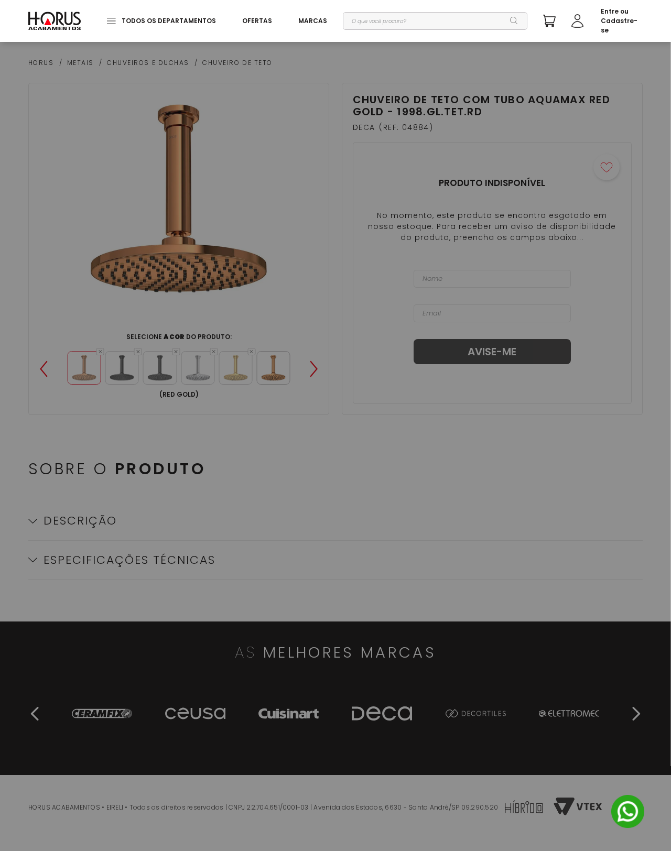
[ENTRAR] (607, 21)
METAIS (80, 63)
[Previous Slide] (43, 369)
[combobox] (435, 21)
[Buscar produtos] (514, 21)
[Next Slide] (314, 369)
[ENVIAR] (492, 351)
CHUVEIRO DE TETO (237, 63)
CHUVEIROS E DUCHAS (148, 63)
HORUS (41, 63)
